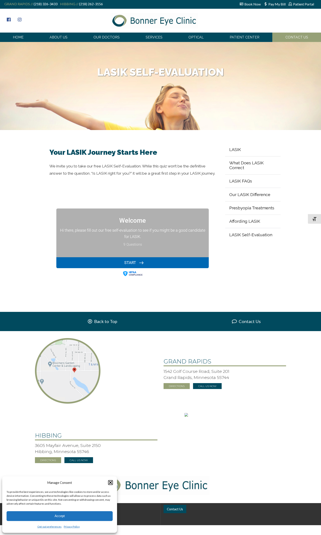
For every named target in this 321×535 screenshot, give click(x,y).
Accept (60, 516)
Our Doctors (106, 37)
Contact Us (296, 37)
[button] (110, 482)
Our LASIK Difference (249, 194)
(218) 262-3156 (90, 4)
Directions (177, 386)
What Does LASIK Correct (246, 165)
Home (18, 37)
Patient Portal (303, 4)
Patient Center (244, 37)
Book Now (252, 4)
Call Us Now (207, 386)
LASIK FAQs (240, 181)
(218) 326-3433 (45, 4)
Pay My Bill (277, 4)
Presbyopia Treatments (251, 207)
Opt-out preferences (49, 526)
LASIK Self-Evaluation (250, 234)
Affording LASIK (244, 221)
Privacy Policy (72, 526)
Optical (196, 37)
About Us (58, 37)
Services (154, 37)
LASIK (235, 149)
